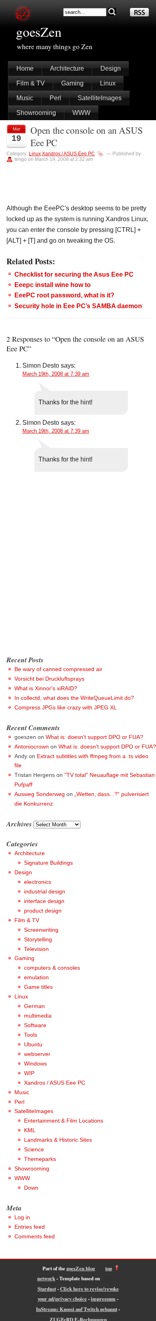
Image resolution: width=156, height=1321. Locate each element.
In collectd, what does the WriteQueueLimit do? (74, 698)
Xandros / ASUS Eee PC (68, 153)
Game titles (38, 987)
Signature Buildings (48, 863)
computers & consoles (52, 968)
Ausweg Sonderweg (39, 794)
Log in (22, 1217)
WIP (29, 1073)
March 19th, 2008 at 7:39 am (55, 374)
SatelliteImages (100, 98)
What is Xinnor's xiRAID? (45, 688)
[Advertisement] (78, 567)
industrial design (44, 891)
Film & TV (30, 83)
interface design (44, 901)
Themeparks (40, 1159)
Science (34, 1149)
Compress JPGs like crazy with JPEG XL (65, 707)
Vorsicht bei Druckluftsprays (49, 678)
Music (24, 98)
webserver (37, 1054)
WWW (81, 112)
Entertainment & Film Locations (63, 1120)
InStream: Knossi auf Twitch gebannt (76, 1309)
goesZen (39, 31)
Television (36, 949)
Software (35, 1025)
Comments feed (34, 1236)
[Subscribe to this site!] (139, 14)
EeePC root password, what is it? (64, 295)
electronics (37, 882)
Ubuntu (33, 1044)
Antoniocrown (31, 746)
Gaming (72, 83)
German (34, 1006)
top (108, 1268)
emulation (36, 977)
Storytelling (38, 939)
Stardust (47, 1288)
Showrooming (36, 112)
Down (31, 1187)
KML (30, 1130)
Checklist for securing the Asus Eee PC (74, 274)
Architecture (67, 68)
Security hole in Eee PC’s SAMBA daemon (78, 306)
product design (43, 910)
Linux (108, 83)
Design (110, 68)
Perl (55, 98)
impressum (103, 1298)
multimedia (38, 1015)
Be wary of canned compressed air (58, 669)
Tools (30, 1035)
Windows (35, 1063)
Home (25, 68)
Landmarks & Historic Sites (58, 1140)
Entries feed (29, 1227)
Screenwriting (41, 930)
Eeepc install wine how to (52, 284)
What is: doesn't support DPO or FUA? (94, 737)
